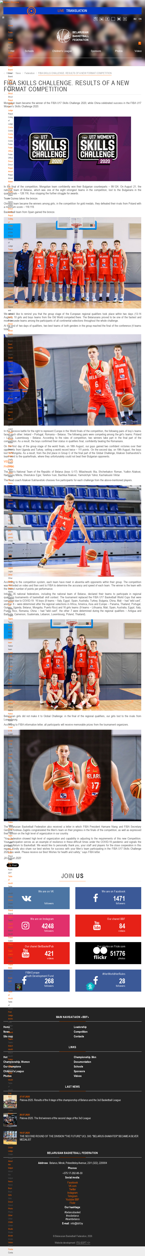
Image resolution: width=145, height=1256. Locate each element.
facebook (107, 19)
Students (11, 1229)
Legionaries (12, 568)
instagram (125, 19)
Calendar (11, 822)
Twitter (72, 1189)
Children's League (62, 51)
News (10, 446)
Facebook (72, 1182)
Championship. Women (16, 1061)
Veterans (11, 1242)
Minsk (10, 324)
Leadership (80, 1027)
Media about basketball (12, 584)
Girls (10, 1195)
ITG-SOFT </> (83, 1242)
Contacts (11, 127)
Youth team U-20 (10, 683)
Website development (65, 1242)
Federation (12, 32)
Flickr (72, 1202)
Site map (8, 1036)
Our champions (12, 1066)
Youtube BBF (72, 1199)
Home (10, 25)
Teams (10, 618)
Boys (10, 1188)
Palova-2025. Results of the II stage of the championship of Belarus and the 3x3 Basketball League (70, 1100)
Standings (12, 795)
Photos (11, 1208)
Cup (9, 520)
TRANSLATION (72, 11)
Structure (11, 93)
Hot (12, 51)
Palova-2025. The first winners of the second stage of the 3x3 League (55, 1118)
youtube (119, 19)
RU (135, 19)
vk (101, 19)
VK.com (72, 1185)
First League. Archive (11, 1015)
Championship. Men (85, 1057)
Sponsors (96, 51)
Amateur (11, 1236)
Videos (138, 51)
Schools (11, 317)
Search (95, 19)
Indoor (10, 276)
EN (140, 19)
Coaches (11, 432)
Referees (11, 466)
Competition (81, 1031)
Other (10, 575)
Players (11, 829)
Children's (12, 1222)
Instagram (72, 1192)
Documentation (82, 1061)
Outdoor (11, 283)
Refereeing (12, 439)
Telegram (72, 1196)
